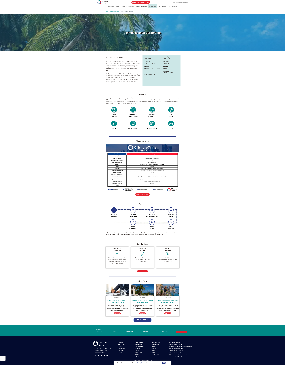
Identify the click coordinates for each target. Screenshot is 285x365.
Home (107, 11)
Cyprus (154, 346)
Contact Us (174, 6)
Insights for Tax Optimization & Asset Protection (180, 346)
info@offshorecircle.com (99, 352)
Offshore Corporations (114, 11)
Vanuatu (137, 356)
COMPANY (120, 342)
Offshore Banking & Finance (176, 350)
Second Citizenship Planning (176, 344)
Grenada (137, 350)
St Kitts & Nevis (138, 352)
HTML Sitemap (121, 352)
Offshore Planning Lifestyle (175, 352)
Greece (154, 348)
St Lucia (137, 354)
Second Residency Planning (176, 348)
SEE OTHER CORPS (142, 271)
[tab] (114, 213)
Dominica (137, 348)
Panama (154, 352)
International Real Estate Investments (178, 356)
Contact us (120, 346)
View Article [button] (117, 313)
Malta (153, 350)
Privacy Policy (140, 363)
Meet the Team (121, 344)
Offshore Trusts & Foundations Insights (178, 354)
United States (155, 354)
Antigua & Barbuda (139, 346)
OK (164, 363)
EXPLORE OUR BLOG (174, 342)
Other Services (121, 348)
